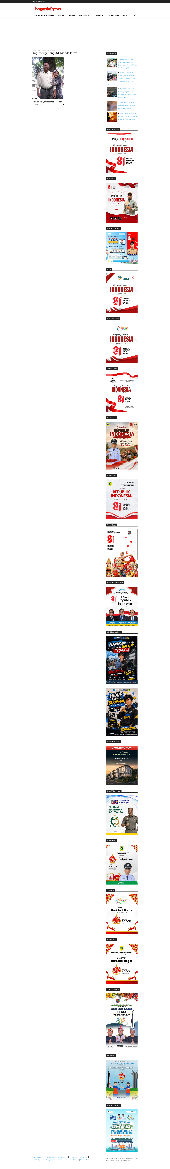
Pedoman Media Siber (118, 1158)
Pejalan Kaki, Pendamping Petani (47, 102)
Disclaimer (129, 1158)
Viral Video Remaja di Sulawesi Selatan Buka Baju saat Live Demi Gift (127, 105)
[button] (135, 15)
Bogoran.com (73, 1157)
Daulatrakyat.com (38, 1160)
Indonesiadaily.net (50, 1157)
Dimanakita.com (61, 1160)
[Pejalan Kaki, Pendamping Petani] (48, 78)
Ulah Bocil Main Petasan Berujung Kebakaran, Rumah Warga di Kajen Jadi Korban (127, 116)
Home (34, 50)
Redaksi (108, 1158)
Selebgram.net (63, 1157)
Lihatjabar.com (74, 1160)
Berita (34, 98)
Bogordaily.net (37, 1157)
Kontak (122, 1161)
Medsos (127, 1161)
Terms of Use (114, 1161)
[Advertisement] (85, 32)
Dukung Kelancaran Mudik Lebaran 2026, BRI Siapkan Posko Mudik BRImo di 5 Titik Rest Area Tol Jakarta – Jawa (122, 78)
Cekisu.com (84, 1157)
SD (33, 104)
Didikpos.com (50, 1160)
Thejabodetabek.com (87, 1160)
